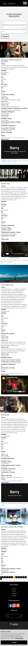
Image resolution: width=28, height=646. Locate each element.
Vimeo (15, 162)
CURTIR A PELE (5, 184)
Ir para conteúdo (24, 0)
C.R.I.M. (5, 262)
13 (11, 577)
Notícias (14, 591)
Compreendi (14, 642)
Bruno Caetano (7, 162)
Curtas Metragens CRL (20, 503)
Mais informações (19, 638)
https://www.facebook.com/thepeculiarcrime (12, 137)
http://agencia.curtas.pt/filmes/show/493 (11, 480)
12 (9, 577)
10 (4, 577)
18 (23, 577)
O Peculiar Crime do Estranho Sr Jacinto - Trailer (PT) (14, 160)
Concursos (14, 589)
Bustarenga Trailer (6, 503)
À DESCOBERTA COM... (7, 285)
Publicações (14, 593)
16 (18, 577)
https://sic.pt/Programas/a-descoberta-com (12, 373)
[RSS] (18, 605)
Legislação (14, 595)
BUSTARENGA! (5, 415)
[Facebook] (10, 605)
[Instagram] (14, 605)
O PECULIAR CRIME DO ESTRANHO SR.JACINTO (11, 60)
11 (7, 577)
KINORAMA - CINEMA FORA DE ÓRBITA (12, 527)
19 (25, 577)
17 (21, 577)
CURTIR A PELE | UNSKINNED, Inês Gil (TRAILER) (14, 260)
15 (16, 577)
